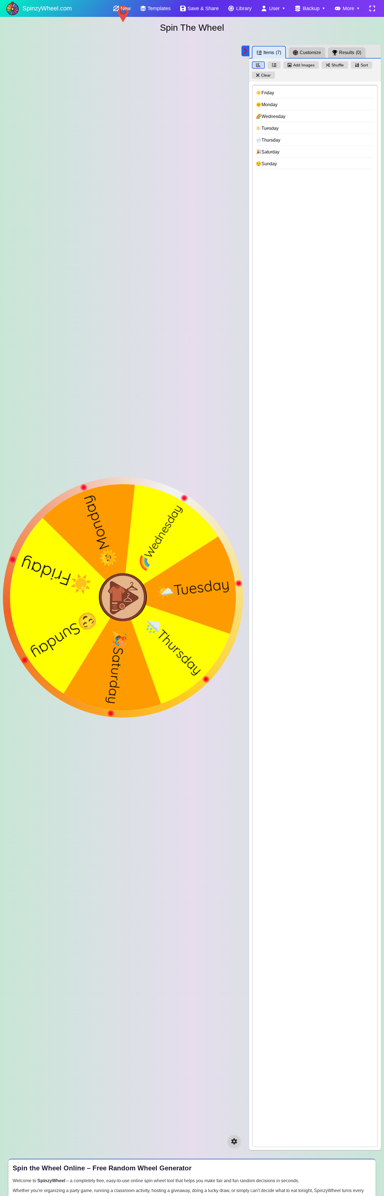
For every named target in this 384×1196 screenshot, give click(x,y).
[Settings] (234, 1141)
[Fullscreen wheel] (372, 8)
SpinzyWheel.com (47, 8)
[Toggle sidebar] (245, 51)
